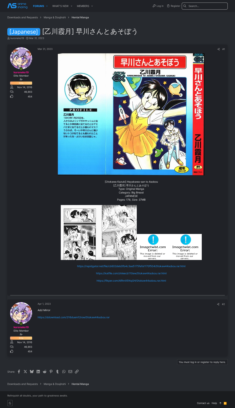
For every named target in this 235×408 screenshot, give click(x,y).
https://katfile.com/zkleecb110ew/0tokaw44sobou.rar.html (131, 273)
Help (214, 403)
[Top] (220, 403)
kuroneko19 (17, 38)
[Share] (218, 49)
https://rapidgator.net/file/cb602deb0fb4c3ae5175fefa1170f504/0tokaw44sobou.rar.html (131, 266)
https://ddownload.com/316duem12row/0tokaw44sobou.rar (74, 317)
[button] (46, 6)
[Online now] (21, 69)
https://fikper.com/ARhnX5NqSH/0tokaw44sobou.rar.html (131, 280)
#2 (223, 304)
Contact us (203, 403)
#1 (223, 49)
